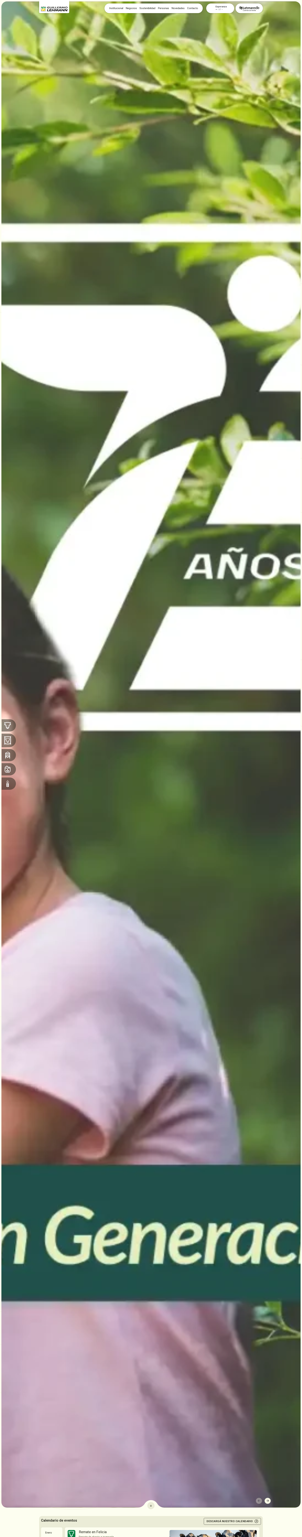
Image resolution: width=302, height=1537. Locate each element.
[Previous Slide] (259, 1501)
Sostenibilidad (147, 8)
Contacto (192, 8)
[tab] (52, 1533)
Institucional (116, 8)
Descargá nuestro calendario (230, 1521)
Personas (163, 8)
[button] (224, 6)
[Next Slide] (268, 1501)
